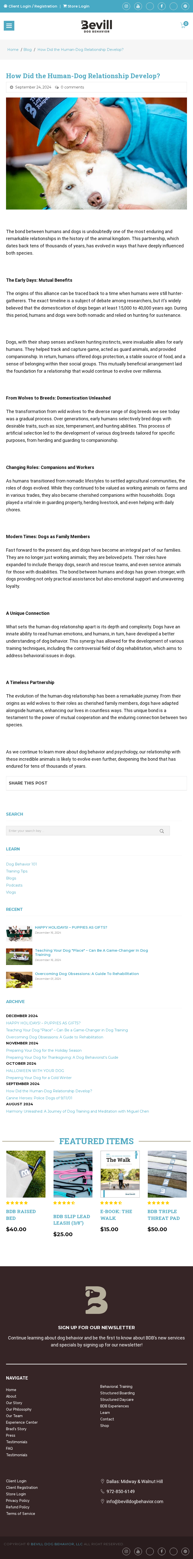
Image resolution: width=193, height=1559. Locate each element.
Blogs (11, 878)
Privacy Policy (18, 1501)
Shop (104, 1426)
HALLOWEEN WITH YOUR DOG (35, 1070)
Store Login (16, 1494)
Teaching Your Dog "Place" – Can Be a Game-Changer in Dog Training (91, 952)
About (11, 1396)
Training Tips (16, 871)
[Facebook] (162, 6)
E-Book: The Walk (116, 1214)
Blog (27, 49)
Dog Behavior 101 (21, 864)
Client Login (16, 1481)
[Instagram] (126, 6)
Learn (105, 1413)
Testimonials (16, 1442)
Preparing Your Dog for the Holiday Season (44, 1050)
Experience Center (22, 1422)
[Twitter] (173, 6)
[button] (17, 1203)
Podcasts (14, 885)
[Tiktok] (150, 6)
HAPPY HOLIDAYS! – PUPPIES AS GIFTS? (71, 927)
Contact (107, 1419)
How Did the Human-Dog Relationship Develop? (80, 49)
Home (13, 49)
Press (10, 1435)
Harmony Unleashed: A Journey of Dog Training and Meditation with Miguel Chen (77, 1111)
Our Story (14, 1403)
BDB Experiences (114, 1406)
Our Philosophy (19, 1409)
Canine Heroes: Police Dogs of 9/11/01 (39, 1098)
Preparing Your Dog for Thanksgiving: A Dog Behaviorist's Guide (62, 1057)
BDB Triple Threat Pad (164, 1214)
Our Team (14, 1416)
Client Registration (22, 1488)
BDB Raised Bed (21, 1214)
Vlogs (11, 892)
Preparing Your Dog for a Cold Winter (39, 1078)
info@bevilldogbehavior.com (135, 1501)
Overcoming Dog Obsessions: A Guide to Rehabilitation (87, 974)
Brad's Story (16, 1429)
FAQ (9, 1448)
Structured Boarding (117, 1393)
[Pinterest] (185, 6)
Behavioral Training (116, 1387)
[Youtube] (138, 6)
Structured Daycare (117, 1400)
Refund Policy (18, 1507)
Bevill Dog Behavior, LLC (57, 1544)
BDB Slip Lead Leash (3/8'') (71, 1219)
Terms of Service (20, 1514)
